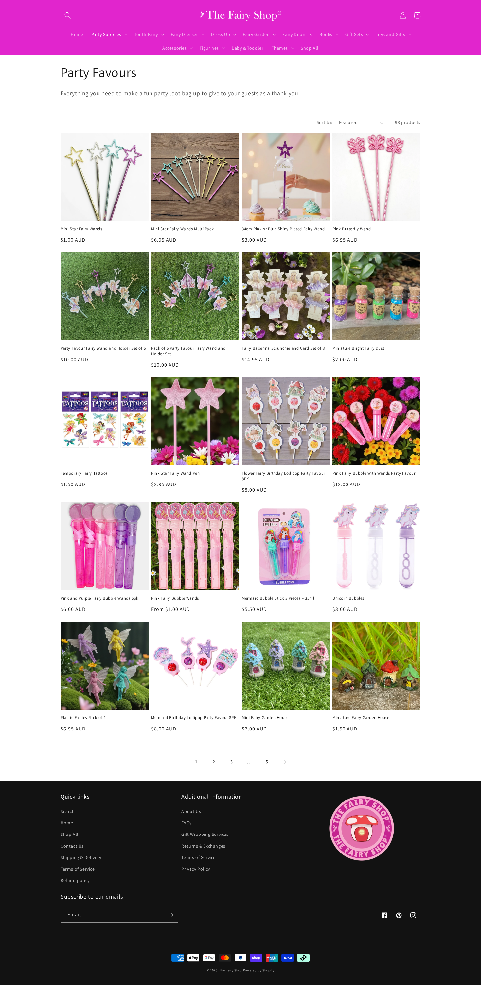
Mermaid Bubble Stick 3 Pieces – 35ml (278, 598)
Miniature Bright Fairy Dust (358, 348)
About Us (191, 811)
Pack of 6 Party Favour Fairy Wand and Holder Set (188, 351)
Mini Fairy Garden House (265, 717)
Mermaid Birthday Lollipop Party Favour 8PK (193, 717)
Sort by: (324, 122)
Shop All (70, 834)
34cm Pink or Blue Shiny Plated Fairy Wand (283, 229)
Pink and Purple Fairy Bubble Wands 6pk (99, 598)
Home (67, 823)
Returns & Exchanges (203, 846)
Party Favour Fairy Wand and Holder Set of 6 (103, 348)
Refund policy (75, 880)
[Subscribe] (171, 915)
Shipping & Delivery (81, 857)
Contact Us (72, 846)
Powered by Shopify (259, 970)
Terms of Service (78, 869)
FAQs (186, 823)
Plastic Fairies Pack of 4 (83, 717)
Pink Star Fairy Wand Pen (175, 473)
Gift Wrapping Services (204, 834)
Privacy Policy (195, 869)
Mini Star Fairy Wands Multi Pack (182, 229)
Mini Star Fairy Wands (81, 229)
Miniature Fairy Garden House (360, 717)
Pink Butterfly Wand (351, 229)
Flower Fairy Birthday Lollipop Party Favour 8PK (283, 476)
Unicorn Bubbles (348, 598)
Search (68, 811)
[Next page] (284, 762)
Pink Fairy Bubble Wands (175, 598)
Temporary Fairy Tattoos (84, 473)
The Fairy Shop (230, 970)
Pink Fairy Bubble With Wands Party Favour (374, 473)
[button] (68, 15)
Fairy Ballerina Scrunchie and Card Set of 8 (283, 348)
